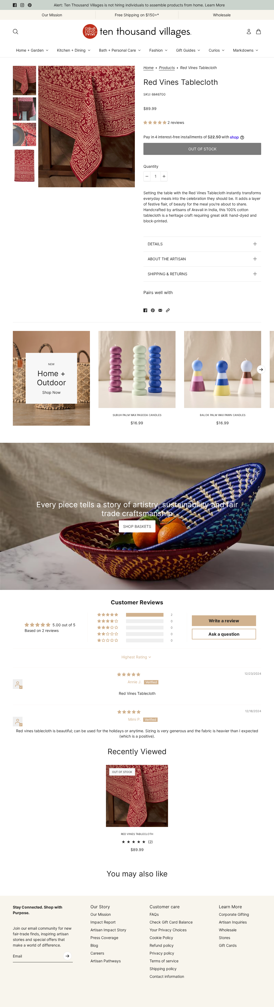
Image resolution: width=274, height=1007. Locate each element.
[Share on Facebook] (145, 310)
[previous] (13, 378)
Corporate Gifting (234, 914)
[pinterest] (30, 5)
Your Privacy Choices (168, 930)
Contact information (167, 976)
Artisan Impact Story (108, 930)
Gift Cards (228, 945)
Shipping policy (163, 968)
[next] (261, 369)
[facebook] (15, 5)
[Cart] (258, 31)
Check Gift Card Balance (171, 922)
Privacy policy (162, 953)
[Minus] (146, 176)
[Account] (249, 31)
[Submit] (67, 956)
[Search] (15, 31)
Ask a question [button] (223, 634)
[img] (128, 674)
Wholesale (228, 930)
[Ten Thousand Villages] (137, 31)
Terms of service (164, 961)
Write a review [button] (224, 620)
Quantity (150, 166)
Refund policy (162, 945)
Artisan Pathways (105, 961)
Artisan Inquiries (233, 922)
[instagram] (22, 5)
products (167, 68)
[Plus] (164, 176)
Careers (97, 953)
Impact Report (103, 922)
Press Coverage (104, 937)
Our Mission (100, 914)
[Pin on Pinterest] (153, 310)
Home (148, 68)
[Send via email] (160, 310)
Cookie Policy (161, 937)
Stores (224, 937)
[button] (155, 122)
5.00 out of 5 (63, 625)
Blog (94, 945)
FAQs (154, 914)
